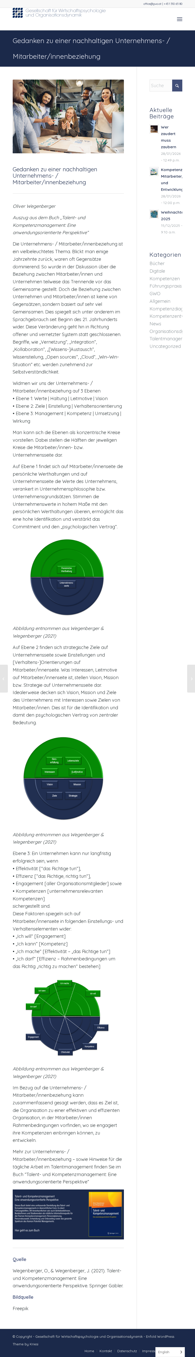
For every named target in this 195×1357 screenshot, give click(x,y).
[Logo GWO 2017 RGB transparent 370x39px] (60, 19)
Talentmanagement (171, 339)
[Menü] (179, 19)
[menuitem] (179, 19)
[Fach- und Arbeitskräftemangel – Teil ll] (4, 679)
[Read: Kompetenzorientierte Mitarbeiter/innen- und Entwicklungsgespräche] (154, 171)
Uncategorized (165, 346)
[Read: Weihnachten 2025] (154, 214)
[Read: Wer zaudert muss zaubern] (154, 129)
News (155, 324)
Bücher (157, 263)
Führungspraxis (166, 286)
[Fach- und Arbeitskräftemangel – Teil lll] (191, 679)
